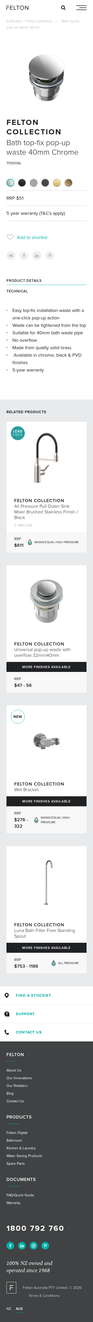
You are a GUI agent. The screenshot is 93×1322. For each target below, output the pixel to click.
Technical (17, 291)
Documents (21, 1179)
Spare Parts (15, 1163)
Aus (19, 1308)
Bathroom (14, 1140)
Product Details (24, 280)
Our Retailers (17, 1085)
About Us (13, 1070)
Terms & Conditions (44, 1295)
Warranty (13, 1203)
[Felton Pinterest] (45, 1246)
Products (19, 1117)
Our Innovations (19, 1078)
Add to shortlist (32, 237)
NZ (8, 1308)
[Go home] (19, 8)
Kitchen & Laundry (21, 1148)
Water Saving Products (24, 1156)
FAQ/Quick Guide (20, 1195)
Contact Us (29, 1032)
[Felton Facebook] (10, 1246)
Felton (15, 1054)
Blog (10, 1093)
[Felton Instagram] (33, 1246)
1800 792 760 (35, 1228)
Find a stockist (33, 995)
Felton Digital (16, 1132)
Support (25, 1014)
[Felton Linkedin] (22, 1246)
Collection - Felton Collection (29, 21)
